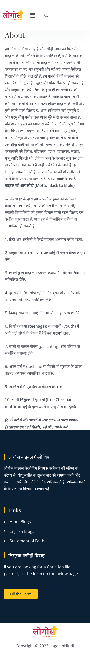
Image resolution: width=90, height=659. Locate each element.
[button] (32, 15)
